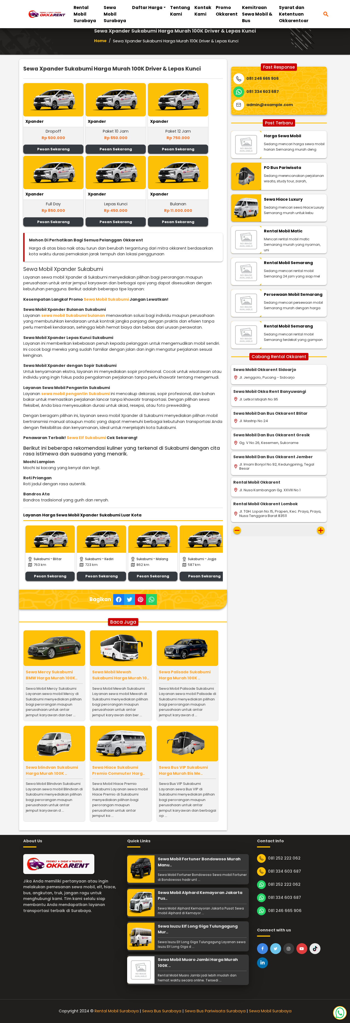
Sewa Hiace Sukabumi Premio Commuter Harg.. (118, 770)
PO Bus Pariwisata (282, 167)
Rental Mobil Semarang (288, 262)
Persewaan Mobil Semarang (293, 294)
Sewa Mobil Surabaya (115, 14)
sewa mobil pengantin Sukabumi (75, 393)
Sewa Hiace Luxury (283, 199)
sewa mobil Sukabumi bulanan (73, 315)
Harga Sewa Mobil (282, 136)
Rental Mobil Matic (283, 231)
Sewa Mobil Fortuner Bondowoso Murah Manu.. (199, 862)
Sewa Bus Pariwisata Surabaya (215, 1011)
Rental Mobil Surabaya (85, 14)
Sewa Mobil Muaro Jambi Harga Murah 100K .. (198, 962)
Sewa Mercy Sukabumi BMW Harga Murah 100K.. (51, 675)
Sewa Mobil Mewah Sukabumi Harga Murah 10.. (120, 675)
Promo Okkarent (227, 10)
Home (100, 40)
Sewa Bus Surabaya (161, 1011)
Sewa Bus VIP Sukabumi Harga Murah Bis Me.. (183, 770)
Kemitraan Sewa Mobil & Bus (257, 14)
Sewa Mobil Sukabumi (106, 299)
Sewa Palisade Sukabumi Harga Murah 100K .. (185, 675)
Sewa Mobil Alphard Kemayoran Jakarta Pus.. (200, 895)
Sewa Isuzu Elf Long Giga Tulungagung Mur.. (198, 929)
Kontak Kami (202, 10)
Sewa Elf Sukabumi (86, 437)
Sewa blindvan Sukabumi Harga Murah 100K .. (52, 770)
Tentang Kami (180, 10)
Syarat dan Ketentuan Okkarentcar (293, 14)
